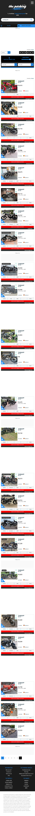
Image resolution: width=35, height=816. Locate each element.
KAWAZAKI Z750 (9, 786)
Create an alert (26, 25)
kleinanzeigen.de (28, 142)
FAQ (9, 775)
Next (20, 758)
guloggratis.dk (29, 98)
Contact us (8, 771)
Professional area (26, 770)
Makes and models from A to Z (26, 773)
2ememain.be (29, 120)
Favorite (3, 91)
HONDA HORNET (9, 788)
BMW (26, 788)
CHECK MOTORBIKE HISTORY (17, 97)
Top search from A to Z (26, 775)
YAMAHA (26, 780)
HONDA (26, 782)
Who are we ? (9, 770)
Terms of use (9, 773)
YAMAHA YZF (9, 784)
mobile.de (30, 228)
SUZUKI (26, 784)
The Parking (17, 7)
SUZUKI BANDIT (8, 782)
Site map (26, 771)
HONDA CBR (9, 780)
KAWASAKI (26, 786)
